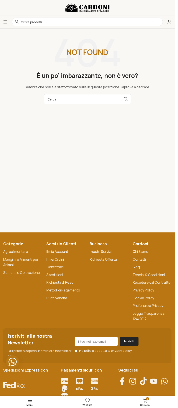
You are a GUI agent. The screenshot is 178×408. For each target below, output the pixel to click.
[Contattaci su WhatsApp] (166, 381)
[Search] (126, 99)
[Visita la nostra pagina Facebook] (123, 381)
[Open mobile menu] (5, 22)
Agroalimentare (15, 251)
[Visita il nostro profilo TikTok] (145, 381)
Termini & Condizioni (149, 274)
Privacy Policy (143, 290)
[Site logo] (87, 7)
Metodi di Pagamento (63, 290)
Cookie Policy (143, 298)
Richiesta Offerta (103, 259)
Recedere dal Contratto (152, 282)
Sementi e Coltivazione (21, 272)
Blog (136, 267)
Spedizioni (54, 274)
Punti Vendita (56, 298)
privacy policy (121, 350)
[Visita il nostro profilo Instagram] (134, 381)
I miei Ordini (55, 259)
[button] (12, 361)
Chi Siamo (140, 251)
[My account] (169, 22)
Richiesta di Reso (60, 282)
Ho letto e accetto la (105, 350)
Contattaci (55, 267)
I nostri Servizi (101, 251)
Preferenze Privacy (148, 305)
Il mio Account (57, 251)
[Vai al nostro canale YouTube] (155, 381)
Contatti (139, 259)
